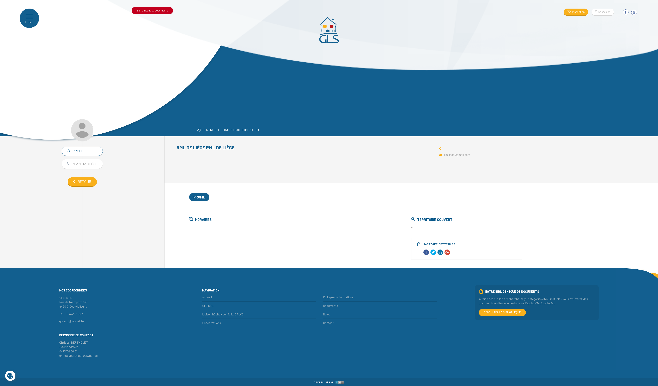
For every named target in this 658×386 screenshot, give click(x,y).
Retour (84, 181)
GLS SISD (208, 306)
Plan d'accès (83, 163)
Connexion (604, 11)
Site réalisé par (324, 382)
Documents (330, 306)
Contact (328, 323)
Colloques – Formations (338, 297)
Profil (78, 151)
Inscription (578, 11)
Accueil (207, 297)
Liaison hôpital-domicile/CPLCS (223, 314)
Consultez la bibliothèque (502, 312)
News (326, 314)
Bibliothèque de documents (152, 10)
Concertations (211, 323)
